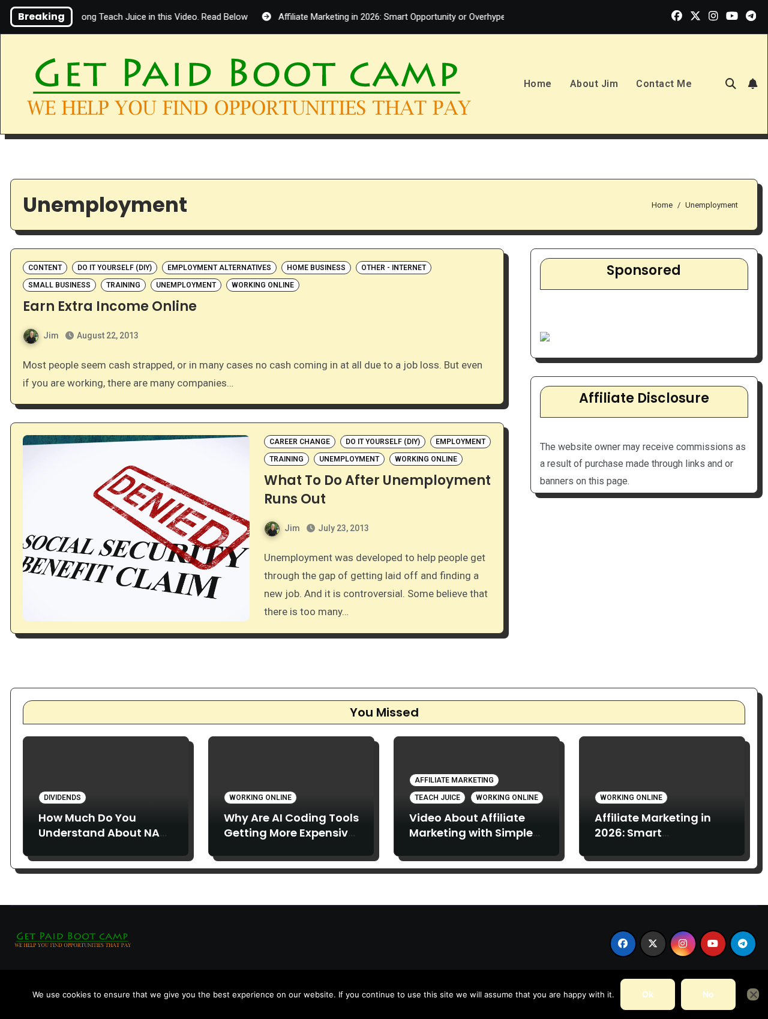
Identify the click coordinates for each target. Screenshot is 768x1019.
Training (123, 285)
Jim (51, 335)
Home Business (316, 267)
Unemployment (186, 285)
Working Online (263, 285)
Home (538, 83)
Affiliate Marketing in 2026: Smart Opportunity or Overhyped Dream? (653, 840)
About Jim (594, 83)
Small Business (59, 285)
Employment (460, 441)
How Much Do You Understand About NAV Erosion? (102, 832)
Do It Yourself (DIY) (114, 267)
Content (45, 267)
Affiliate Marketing (454, 780)
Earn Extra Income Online (110, 306)
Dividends (62, 797)
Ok (647, 994)
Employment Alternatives (219, 267)
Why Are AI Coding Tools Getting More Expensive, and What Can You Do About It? (291, 840)
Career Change (299, 441)
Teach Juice (437, 797)
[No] (753, 994)
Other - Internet (393, 267)
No (708, 994)
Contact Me (664, 83)
